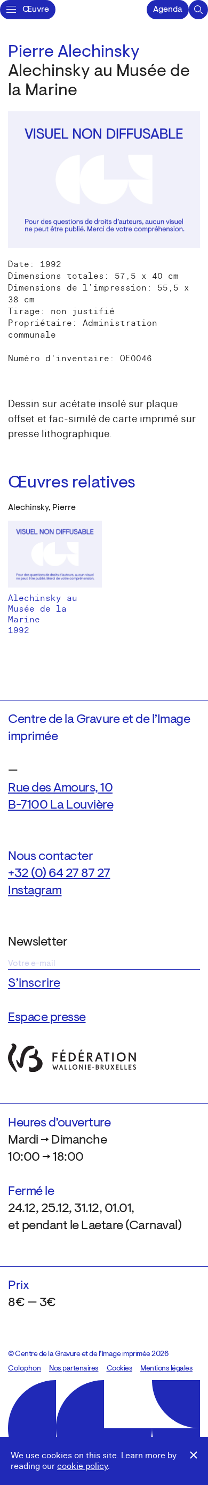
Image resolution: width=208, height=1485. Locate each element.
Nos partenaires (74, 1369)
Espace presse (47, 1017)
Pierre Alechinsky (74, 52)
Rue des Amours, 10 (60, 788)
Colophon (24, 1369)
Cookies (120, 1369)
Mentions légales (166, 1369)
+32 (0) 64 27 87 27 (59, 873)
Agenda (167, 9)
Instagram (35, 891)
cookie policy (82, 1466)
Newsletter (37, 942)
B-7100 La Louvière (60, 805)
